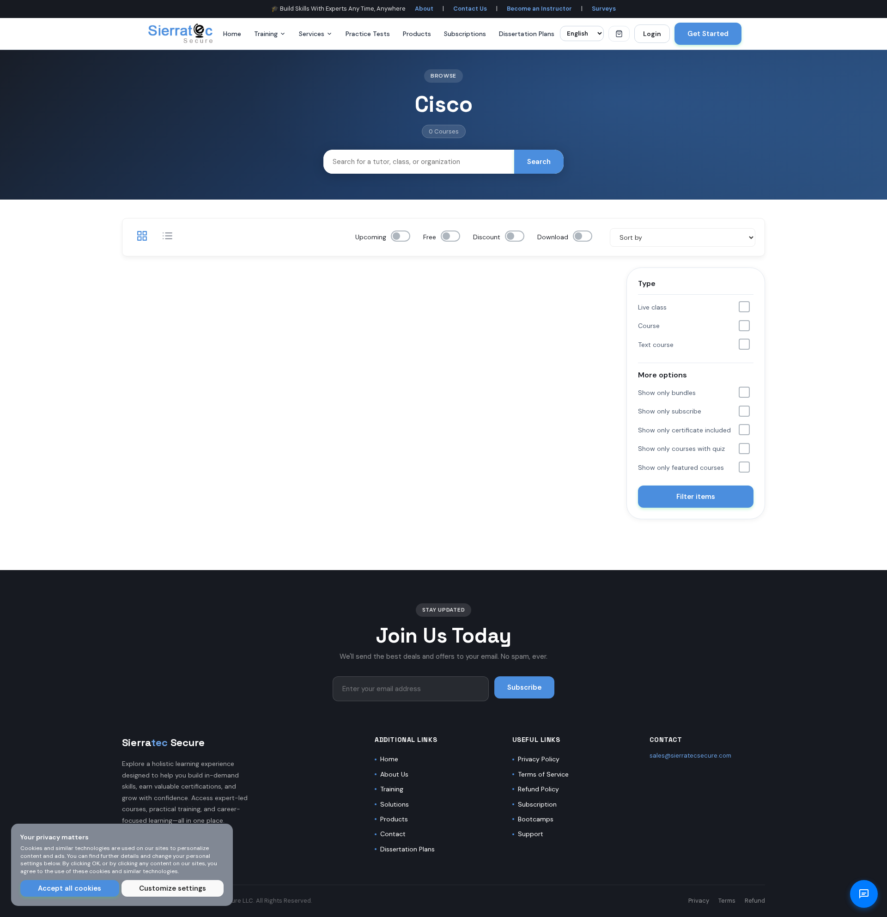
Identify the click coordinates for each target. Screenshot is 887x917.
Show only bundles (667, 393)
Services (311, 34)
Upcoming (370, 237)
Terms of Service (543, 774)
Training (266, 34)
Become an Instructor (539, 8)
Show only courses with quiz (681, 448)
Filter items (695, 496)
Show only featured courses (681, 467)
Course (649, 326)
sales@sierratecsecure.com (690, 755)
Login (652, 34)
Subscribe (524, 687)
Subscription (537, 804)
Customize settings (172, 888)
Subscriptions (465, 34)
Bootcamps (535, 819)
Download (552, 237)
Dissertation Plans (526, 34)
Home (232, 34)
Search (539, 161)
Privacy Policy (538, 759)
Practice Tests (368, 34)
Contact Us (470, 8)
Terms (726, 901)
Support (530, 834)
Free (429, 237)
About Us (394, 774)
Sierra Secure (163, 742)
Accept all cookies (69, 888)
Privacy (698, 901)
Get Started (708, 33)
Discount (486, 237)
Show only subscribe (669, 411)
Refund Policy (538, 789)
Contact (393, 834)
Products (417, 34)
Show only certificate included (684, 430)
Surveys (604, 8)
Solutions (394, 804)
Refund (755, 901)
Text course (656, 344)
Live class (652, 307)
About (424, 8)
